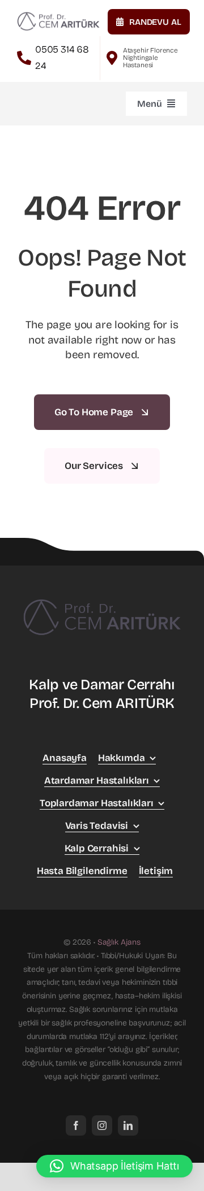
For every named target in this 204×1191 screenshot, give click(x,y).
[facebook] (76, 1125)
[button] (114, 1166)
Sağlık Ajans (119, 942)
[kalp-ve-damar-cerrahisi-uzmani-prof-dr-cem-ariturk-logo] (58, 14)
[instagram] (102, 1125)
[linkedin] (128, 1125)
